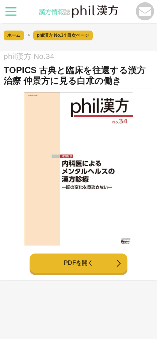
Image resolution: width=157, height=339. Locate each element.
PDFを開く (78, 263)
